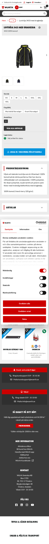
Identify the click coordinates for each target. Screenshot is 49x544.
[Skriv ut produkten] (39, 27)
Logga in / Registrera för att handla (26, 152)
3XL (39, 98)
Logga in (28, 2)
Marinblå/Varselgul (13, 111)
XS (6, 98)
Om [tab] (40, 229)
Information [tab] (24, 229)
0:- (43, 6)
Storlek (6, 94)
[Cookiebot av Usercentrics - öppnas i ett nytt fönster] (35, 222)
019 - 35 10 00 (27, 489)
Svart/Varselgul (31, 111)
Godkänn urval (24, 311)
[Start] (7, 7)
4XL (7, 102)
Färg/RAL (7, 107)
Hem (4, 20)
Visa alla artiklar (14, 128)
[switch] (42, 278)
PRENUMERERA (24, 426)
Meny (20, 7)
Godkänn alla (24, 304)
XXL (32, 98)
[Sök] (44, 13)
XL (26, 98)
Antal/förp (8, 117)
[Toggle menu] (46, 2)
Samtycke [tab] (9, 229)
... (11, 20)
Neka (24, 319)
